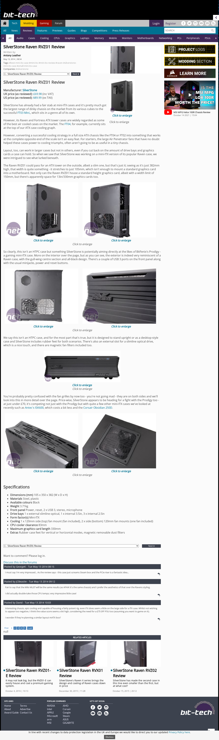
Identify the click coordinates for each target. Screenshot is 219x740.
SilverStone (30, 90)
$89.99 (37, 98)
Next (75, 74)
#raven (59, 62)
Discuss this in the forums (20, 562)
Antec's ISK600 (34, 408)
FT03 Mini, (23, 113)
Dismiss (110, 737)
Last (30, 628)
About (7, 709)
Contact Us (26, 712)
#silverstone (22, 68)
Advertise (25, 709)
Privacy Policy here (179, 732)
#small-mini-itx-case (27, 65)
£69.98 (37, 94)
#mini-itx (33, 62)
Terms (23, 706)
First (6, 628)
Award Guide (11, 712)
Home (7, 706)
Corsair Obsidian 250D (97, 408)
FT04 (67, 124)
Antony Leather (12, 55)
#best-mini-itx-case (18, 62)
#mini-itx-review (46, 62)
